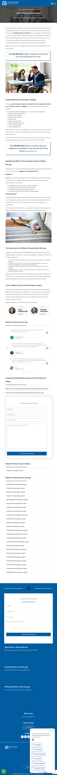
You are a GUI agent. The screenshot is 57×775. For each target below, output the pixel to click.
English (28, 767)
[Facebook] (22, 736)
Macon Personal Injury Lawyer (15, 545)
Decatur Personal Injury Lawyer (16, 522)
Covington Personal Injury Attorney (17, 515)
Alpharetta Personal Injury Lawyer (17, 484)
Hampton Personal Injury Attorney (17, 534)
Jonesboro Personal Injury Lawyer (17, 568)
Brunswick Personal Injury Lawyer (17, 503)
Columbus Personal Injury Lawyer (16, 511)
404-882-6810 (28, 727)
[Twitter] (25, 736)
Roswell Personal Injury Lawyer (16, 557)
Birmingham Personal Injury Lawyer (17, 499)
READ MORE (20, 314)
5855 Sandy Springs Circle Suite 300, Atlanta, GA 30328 (21, 650)
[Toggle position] (49, 730)
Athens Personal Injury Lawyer (16, 488)
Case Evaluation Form (31, 151)
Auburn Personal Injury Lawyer (16, 496)
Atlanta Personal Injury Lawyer (16, 492)
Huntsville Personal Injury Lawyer (16, 538)
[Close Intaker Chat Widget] (52, 730)
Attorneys (24, 755)
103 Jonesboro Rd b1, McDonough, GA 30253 (18, 690)
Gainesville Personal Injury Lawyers (17, 530)
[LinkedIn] (28, 736)
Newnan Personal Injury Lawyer (16, 553)
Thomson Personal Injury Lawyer (16, 564)
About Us (15, 758)
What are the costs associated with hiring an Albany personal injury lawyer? (27, 388)
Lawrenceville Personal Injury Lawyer (18, 541)
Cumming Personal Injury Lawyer (16, 519)
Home (19, 9)
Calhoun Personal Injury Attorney (16, 507)
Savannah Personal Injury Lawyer (16, 561)
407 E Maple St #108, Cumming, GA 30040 (17, 670)
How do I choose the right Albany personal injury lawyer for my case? (25, 392)
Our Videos (24, 758)
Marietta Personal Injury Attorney (17, 549)
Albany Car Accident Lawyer (15, 470)
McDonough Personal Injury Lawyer (17, 572)
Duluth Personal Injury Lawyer (15, 526)
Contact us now (10, 302)
